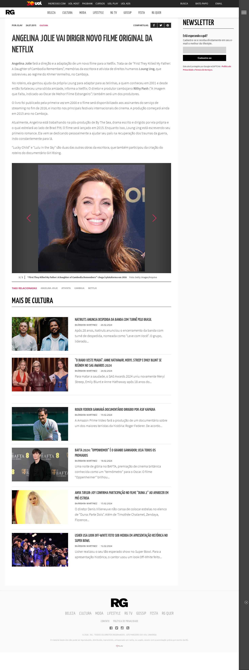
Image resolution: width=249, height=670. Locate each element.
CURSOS (100, 3)
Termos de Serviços (203, 69)
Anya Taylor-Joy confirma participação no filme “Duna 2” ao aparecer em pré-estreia (122, 495)
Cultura (68, 12)
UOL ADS (125, 3)
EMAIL (218, 3)
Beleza (51, 12)
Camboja (79, 288)
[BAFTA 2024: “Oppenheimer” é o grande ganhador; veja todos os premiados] (40, 480)
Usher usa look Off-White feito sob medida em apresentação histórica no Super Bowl (121, 538)
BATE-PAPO (201, 3)
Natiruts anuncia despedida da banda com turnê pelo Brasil (113, 320)
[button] (162, 218)
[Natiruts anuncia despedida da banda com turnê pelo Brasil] (40, 350)
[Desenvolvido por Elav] (119, 647)
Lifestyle (98, 12)
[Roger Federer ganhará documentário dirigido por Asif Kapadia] (40, 440)
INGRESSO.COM (57, 3)
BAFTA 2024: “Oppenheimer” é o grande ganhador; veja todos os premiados (115, 453)
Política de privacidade (125, 621)
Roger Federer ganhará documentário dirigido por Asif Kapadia (115, 410)
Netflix (92, 288)
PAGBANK (87, 3)
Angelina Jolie (49, 288)
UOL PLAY (113, 3)
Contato (105, 621)
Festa (141, 12)
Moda (82, 12)
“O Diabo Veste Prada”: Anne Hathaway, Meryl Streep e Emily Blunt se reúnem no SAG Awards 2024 (118, 363)
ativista (66, 288)
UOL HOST (73, 3)
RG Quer (156, 12)
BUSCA (184, 3)
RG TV (113, 12)
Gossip (128, 12)
